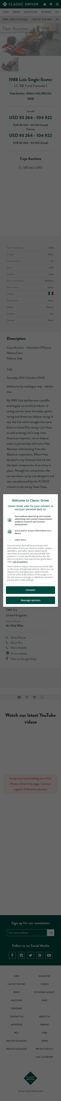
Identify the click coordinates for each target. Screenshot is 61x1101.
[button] (30, 540)
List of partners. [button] (20, 561)
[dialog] (30, 550)
